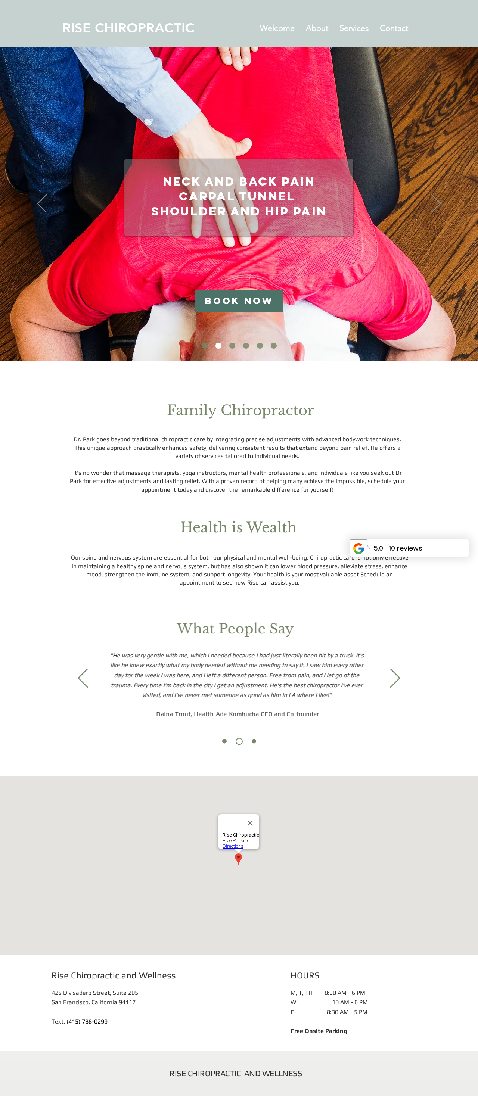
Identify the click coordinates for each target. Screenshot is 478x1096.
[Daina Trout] (224, 741)
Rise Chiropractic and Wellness (114, 975)
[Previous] (42, 204)
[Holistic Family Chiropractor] (260, 346)
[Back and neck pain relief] (218, 346)
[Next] (436, 204)
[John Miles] (239, 741)
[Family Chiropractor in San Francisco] (274, 346)
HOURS (305, 975)
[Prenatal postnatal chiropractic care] (205, 346)
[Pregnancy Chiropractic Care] (246, 346)
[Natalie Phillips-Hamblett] (254, 741)
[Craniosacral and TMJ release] (232, 346)
